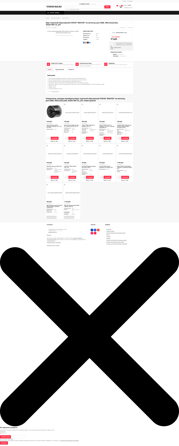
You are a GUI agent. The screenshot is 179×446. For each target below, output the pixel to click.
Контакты (108, 238)
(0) (52, 123)
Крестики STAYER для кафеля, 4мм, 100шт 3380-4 (89, 167)
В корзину (124, 44)
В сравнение (130, 27)
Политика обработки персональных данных (115, 233)
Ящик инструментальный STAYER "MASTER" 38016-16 (71, 206)
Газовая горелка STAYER (74, 9)
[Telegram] (90, 42)
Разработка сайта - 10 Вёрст (53, 245)
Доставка (108, 236)
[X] (88, 42)
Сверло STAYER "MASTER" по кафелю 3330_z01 (88, 126)
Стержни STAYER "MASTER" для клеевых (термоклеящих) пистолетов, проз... (124, 126)
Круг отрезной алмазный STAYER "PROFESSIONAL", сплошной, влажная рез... (54, 206)
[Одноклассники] (86, 42)
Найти (107, 6)
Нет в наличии (51, 217)
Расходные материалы (55, 18)
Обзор (49, 69)
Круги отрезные (65, 18)
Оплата (107, 234)
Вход (125, 1)
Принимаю (4, 443)
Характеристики (59, 69)
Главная (47, 18)
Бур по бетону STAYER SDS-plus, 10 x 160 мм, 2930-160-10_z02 (71, 126)
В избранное (122, 27)
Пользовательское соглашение (54, 242)
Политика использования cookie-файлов (115, 242)
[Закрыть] (89, 426)
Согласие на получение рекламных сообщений (116, 243)
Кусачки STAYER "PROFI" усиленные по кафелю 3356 (106, 167)
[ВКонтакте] (84, 42)
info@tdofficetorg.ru (52, 232)
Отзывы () (71, 69)
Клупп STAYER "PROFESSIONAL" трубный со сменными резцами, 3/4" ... (124, 167)
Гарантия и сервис (110, 231)
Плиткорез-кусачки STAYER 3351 (54, 166)
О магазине (108, 229)
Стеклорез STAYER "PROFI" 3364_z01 (70, 167)
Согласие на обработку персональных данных (116, 240)
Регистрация (130, 1)
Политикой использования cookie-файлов (69, 440)
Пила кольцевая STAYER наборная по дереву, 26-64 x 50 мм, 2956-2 (54, 126)
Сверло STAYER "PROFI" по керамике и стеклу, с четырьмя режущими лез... (106, 126)
